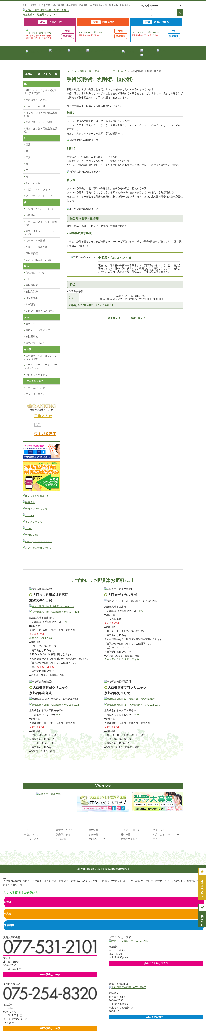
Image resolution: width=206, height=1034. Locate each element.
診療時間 (67, 36)
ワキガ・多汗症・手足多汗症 (41, 208)
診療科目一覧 (84, 71)
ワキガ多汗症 (45, 434)
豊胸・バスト (33, 323)
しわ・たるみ (33, 183)
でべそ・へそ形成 (35, 240)
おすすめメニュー (202, 887)
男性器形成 (32, 285)
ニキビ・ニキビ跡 (35, 106)
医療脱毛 (30, 215)
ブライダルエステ (35, 394)
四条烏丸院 (104, 22)
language (144, 5)
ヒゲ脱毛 (30, 304)
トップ (27, 829)
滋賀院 (7, 901)
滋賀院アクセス (64, 834)
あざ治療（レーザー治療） (40, 122)
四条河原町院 (157, 22)
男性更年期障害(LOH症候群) (41, 310)
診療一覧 (93, 834)
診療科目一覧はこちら (38, 74)
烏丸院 (7, 913)
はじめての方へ (64, 829)
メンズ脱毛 (32, 298)
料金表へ (112, 318)
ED (27, 279)
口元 (28, 157)
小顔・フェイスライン (38, 189)
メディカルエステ (35, 387)
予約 (67, 31)
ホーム (70, 71)
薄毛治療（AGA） (35, 272)
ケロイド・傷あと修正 (38, 247)
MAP (67, 621)
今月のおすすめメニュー (166, 834)
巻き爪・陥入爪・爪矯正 (39, 259)
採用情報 (93, 829)
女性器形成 (32, 336)
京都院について (97, 839)
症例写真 (61, 839)
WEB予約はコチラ (50, 974)
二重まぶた (43, 416)
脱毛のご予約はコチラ (156, 963)
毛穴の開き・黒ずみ (36, 99)
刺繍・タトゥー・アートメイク (111, 71)
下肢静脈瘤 (32, 253)
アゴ (28, 170)
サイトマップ (160, 829)
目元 (28, 144)
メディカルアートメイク (39, 196)
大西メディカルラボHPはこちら (121, 659)
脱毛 (37, 425)
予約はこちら (202, 919)
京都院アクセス (129, 839)
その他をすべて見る (36, 374)
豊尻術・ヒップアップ (38, 330)
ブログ (156, 839)
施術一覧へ (136, 318)
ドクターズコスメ (130, 829)
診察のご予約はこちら (41, 638)
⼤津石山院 (51, 22)
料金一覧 (125, 834)
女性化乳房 (32, 291)
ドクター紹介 (31, 839)
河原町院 (9, 925)
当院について (31, 834)
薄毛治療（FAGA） (36, 343)
